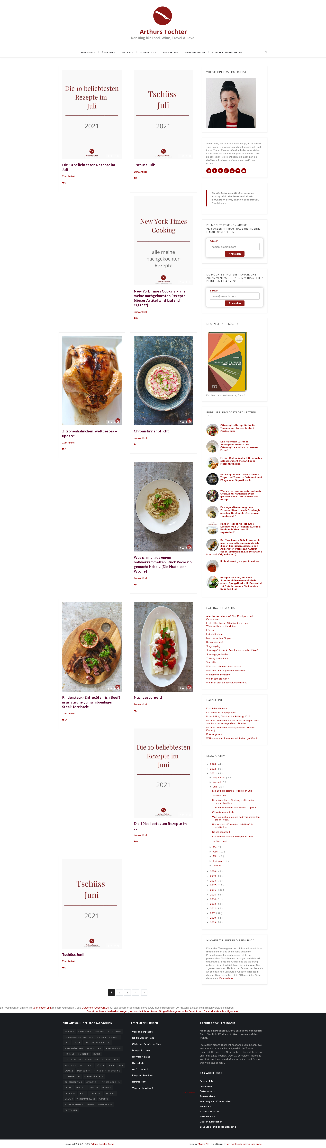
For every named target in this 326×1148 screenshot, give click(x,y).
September (219, 777)
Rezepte (127, 52)
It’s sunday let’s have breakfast (81, 1060)
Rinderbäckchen (111, 1082)
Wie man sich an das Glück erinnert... (227, 682)
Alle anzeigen (189, 1093)
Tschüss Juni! (73, 954)
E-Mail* (214, 241)
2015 (213, 894)
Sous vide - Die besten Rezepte (218, 1126)
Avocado (99, 1031)
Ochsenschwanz (74, 1082)
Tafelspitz (70, 1093)
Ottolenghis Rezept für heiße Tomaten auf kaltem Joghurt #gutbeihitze (237, 428)
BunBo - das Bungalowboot (79, 1037)
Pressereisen (207, 1096)
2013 (213, 903)
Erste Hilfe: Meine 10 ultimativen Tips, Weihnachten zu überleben (227, 624)
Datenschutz (226, 978)
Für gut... (211, 630)
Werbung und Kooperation (215, 1101)
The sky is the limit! (217, 658)
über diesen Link (42, 1007)
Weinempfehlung (86, 1099)
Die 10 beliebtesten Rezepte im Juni (160, 825)
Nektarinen (171, 52)
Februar (218, 861)
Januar (217, 865)
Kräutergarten (214, 734)
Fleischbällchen (74, 1048)
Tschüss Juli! (144, 165)
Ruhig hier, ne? (214, 642)
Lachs (111, 1065)
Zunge (90, 1104)
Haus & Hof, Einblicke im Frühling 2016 (228, 716)
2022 (213, 768)
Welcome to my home (218, 674)
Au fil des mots (141, 1069)
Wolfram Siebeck (74, 1104)
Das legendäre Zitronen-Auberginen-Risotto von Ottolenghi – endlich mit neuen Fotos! (239, 445)
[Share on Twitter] (111, 155)
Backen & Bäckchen (211, 1121)
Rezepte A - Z (208, 1116)
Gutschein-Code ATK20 (95, 1007)
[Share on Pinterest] (118, 155)
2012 (213, 908)
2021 (213, 773)
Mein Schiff (83, 1071)
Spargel (94, 1088)
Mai (215, 847)
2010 (213, 917)
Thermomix (96, 1093)
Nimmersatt (139, 1081)
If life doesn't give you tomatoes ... (241, 561)
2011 (213, 913)
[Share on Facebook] (108, 155)
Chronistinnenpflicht (151, 431)
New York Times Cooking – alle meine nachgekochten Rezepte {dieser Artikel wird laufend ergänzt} (160, 298)
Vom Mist (211, 662)
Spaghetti (81, 1088)
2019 (213, 876)
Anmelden (235, 253)
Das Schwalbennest (217, 708)
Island (96, 1054)
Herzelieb (137, 1062)
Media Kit (206, 1106)
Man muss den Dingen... (220, 638)
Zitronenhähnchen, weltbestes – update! (89, 433)
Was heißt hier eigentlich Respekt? (225, 670)
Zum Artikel (68, 176)
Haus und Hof (94, 1048)
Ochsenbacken (73, 1076)
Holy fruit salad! (141, 1056)
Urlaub (69, 1099)
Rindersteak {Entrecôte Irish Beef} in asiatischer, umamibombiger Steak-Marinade (91, 702)
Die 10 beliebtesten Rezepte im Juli (88, 167)
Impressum (206, 1086)
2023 (213, 764)
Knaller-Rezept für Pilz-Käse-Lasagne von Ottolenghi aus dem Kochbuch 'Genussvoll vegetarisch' (240, 528)
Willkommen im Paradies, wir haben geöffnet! (231, 738)
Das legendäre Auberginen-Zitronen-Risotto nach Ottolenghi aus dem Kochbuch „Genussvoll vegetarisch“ (240, 511)
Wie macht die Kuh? (217, 678)
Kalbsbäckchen (110, 1060)
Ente (67, 1043)
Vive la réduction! (142, 1087)
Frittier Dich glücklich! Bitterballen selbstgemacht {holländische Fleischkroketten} (241, 461)
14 (66, 719)
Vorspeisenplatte (142, 1031)
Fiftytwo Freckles (142, 1075)
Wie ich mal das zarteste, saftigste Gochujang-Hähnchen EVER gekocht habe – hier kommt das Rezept (241, 495)
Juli (215, 786)
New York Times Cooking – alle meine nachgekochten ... (233, 801)
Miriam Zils (204, 1144)
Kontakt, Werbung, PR (227, 52)
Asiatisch (69, 1031)
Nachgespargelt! (148, 697)
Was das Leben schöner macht (223, 666)
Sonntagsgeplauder (217, 654)
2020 (213, 871)
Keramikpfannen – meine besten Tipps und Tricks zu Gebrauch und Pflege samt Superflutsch (241, 477)
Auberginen (84, 1031)
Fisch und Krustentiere (97, 1043)
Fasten (77, 1043)
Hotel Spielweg (113, 1048)
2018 (213, 880)
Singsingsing (213, 646)
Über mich (109, 52)
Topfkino (110, 1093)
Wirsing (103, 1099)
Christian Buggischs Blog (146, 1044)
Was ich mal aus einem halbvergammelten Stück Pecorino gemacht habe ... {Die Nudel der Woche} (163, 564)
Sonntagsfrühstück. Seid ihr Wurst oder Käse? (232, 650)
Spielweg (107, 1088)
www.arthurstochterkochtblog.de (244, 1144)
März (216, 856)
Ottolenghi (92, 1082)
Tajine (82, 1093)
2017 (213, 885)
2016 (213, 890)
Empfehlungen (195, 52)
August (217, 782)
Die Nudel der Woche (108, 1037)
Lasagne (69, 1071)
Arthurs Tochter (209, 1111)
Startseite (87, 52)
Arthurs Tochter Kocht (102, 1144)
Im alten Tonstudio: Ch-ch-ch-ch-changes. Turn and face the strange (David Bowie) (232, 722)
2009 (213, 922)
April (216, 851)
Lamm (121, 1065)
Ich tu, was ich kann (143, 1037)
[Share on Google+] (114, 155)
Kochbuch (70, 1065)
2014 (213, 899)
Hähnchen (83, 1054)
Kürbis (100, 1065)
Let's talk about (214, 634)
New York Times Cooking (107, 1071)
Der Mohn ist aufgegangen (221, 712)
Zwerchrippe (105, 1104)
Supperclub (148, 52)
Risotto (68, 1088)
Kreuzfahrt (86, 1065)
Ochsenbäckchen (94, 1076)
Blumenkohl (114, 1031)
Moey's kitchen (141, 1050)
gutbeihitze (71, 1110)
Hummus (69, 1054)
